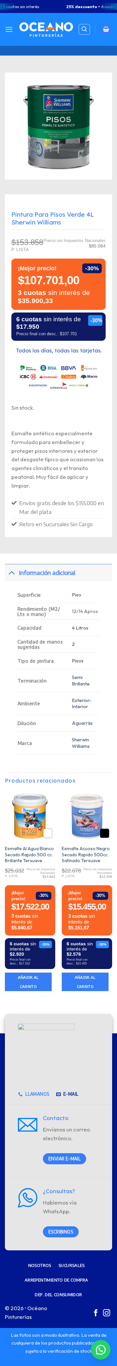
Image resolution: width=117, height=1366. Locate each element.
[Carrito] (106, 29)
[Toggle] (11, 572)
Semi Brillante (81, 680)
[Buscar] (84, 29)
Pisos (78, 660)
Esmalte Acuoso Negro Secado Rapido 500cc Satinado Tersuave (86, 854)
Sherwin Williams (81, 742)
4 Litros (80, 628)
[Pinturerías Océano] (46, 29)
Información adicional (47, 572)
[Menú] (9, 29)
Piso (76, 595)
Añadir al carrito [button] (28, 982)
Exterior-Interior (82, 703)
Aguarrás (82, 723)
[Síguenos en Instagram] (106, 1313)
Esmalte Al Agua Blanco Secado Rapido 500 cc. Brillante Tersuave (29, 854)
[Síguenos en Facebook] (95, 1313)
